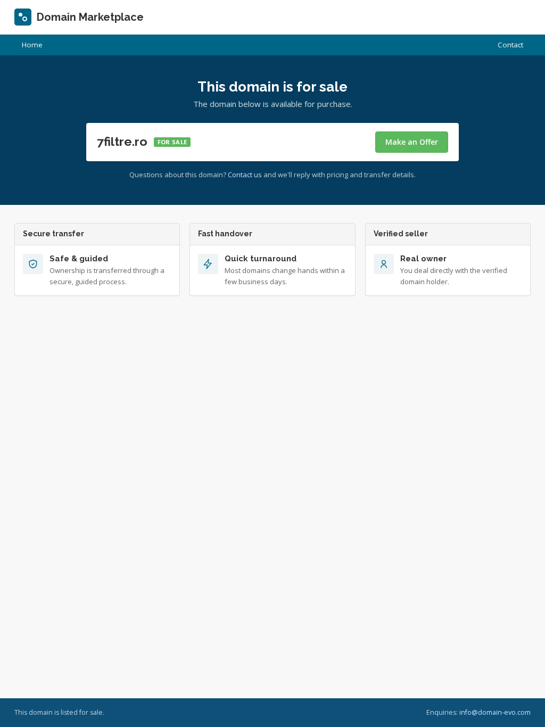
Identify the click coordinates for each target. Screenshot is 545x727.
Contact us (245, 174)
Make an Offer (411, 142)
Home (32, 44)
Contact (510, 44)
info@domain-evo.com (495, 712)
